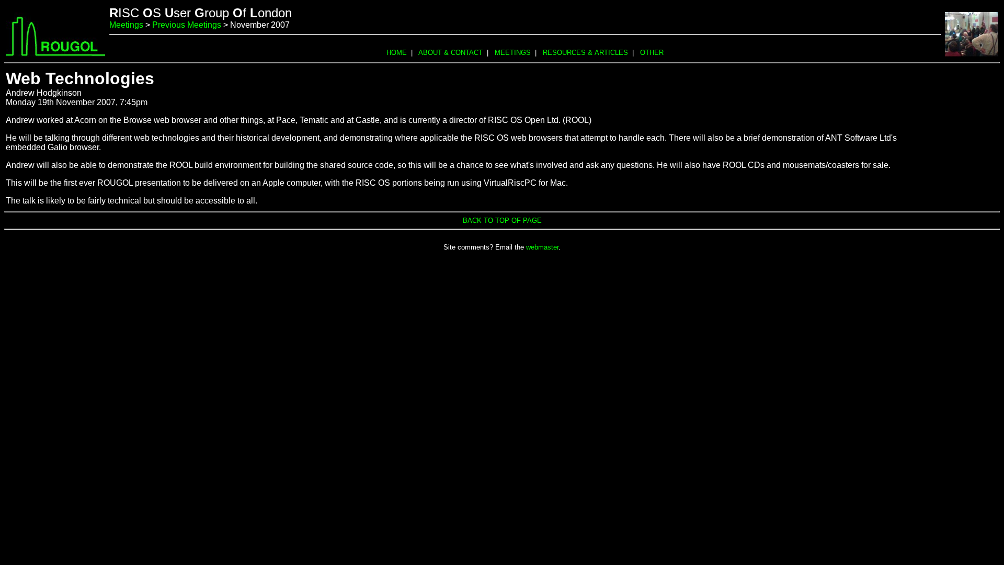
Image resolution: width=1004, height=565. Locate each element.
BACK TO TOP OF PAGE (502, 220)
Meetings (126, 24)
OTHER (652, 52)
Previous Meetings (186, 24)
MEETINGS (513, 52)
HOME (396, 52)
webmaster (542, 247)
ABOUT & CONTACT (450, 52)
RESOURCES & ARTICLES (585, 52)
